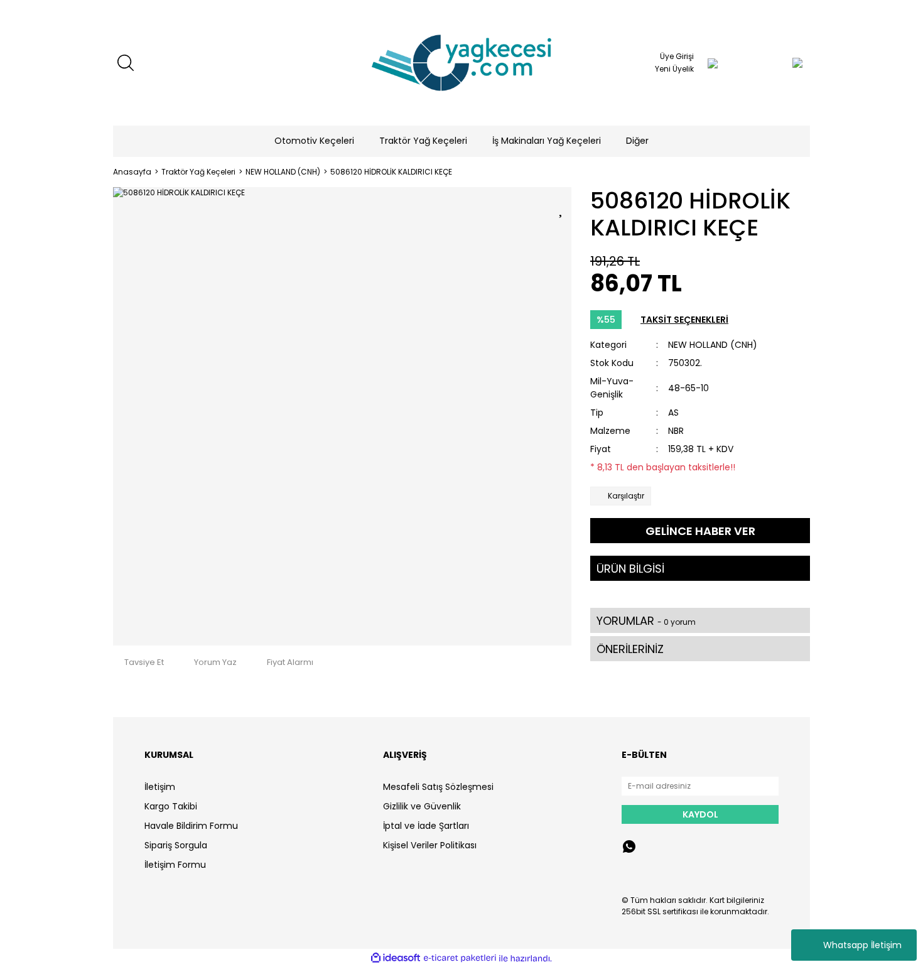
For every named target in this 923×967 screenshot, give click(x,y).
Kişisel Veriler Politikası (430, 845)
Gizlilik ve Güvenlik (422, 806)
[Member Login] (713, 62)
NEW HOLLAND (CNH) (712, 344)
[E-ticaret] (460, 958)
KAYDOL (700, 814)
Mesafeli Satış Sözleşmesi (438, 787)
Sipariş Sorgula (175, 845)
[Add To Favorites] (562, 207)
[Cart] (772, 62)
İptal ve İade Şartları (426, 825)
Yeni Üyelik (674, 68)
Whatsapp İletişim (862, 945)
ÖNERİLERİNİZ (630, 649)
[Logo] (461, 62)
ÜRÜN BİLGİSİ (630, 568)
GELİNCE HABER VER (700, 531)
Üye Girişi (677, 56)
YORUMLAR (646, 621)
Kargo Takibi (170, 806)
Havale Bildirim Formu (191, 825)
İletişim (159, 787)
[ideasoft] (395, 958)
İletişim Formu (175, 864)
